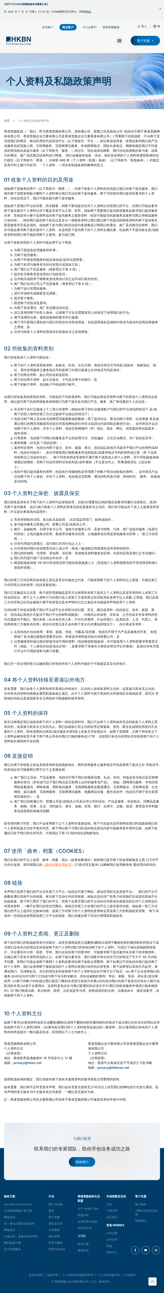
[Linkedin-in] (156, 1250)
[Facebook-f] (135, 1250)
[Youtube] (146, 1250)
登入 (144, 26)
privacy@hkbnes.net (113, 1068)
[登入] (138, 26)
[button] (158, 26)
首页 (7, 120)
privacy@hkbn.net (27, 1063)
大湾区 (82, 1236)
